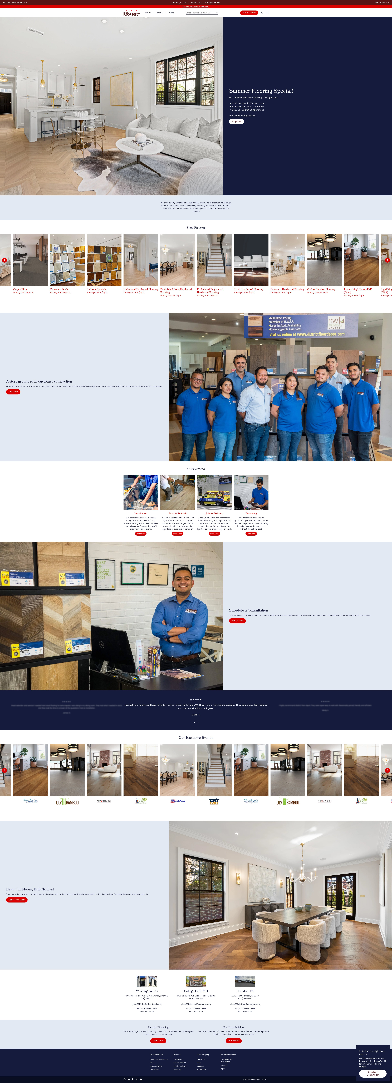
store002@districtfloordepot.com (196, 1004)
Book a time (237, 620)
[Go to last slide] (4, 260)
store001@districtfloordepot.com (147, 1004)
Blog (198, 1062)
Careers (223, 1065)
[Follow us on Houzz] (141, 1079)
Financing (177, 1069)
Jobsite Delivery (180, 1066)
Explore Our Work (17, 899)
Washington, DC (179, 2)
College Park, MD (212, 2)
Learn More (141, 534)
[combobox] (202, 13)
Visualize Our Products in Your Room (195, 7)
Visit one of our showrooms (15, 2)
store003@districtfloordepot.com (245, 1004)
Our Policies (154, 1069)
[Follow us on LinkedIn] (129, 1079)
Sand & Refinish (180, 1062)
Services (160, 13)
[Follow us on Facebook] (137, 1079)
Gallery (171, 13)
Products (148, 13)
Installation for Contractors (226, 1060)
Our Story (13, 391)
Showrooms (202, 1069)
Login (222, 1068)
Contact (200, 1066)
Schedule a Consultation (373, 1073)
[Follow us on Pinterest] (133, 1079)
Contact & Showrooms (159, 1059)
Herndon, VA (196, 2)
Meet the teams (382, 2)
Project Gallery (156, 1066)
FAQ (151, 1062)
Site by (264, 1080)
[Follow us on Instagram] (125, 1079)
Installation (178, 1059)
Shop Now (236, 121)
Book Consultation (249, 13)
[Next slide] (387, 260)
